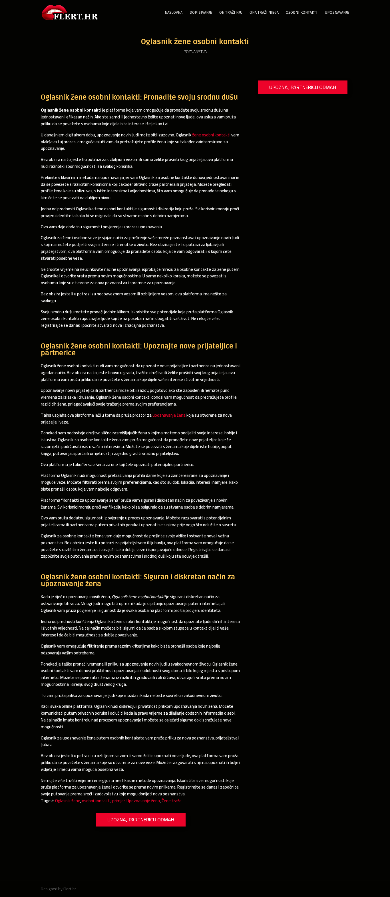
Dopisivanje (201, 13)
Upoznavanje (337, 13)
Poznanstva (195, 51)
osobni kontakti (96, 801)
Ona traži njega (264, 13)
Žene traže (172, 801)
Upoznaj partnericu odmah (140, 819)
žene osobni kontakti (211, 135)
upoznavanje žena (169, 415)
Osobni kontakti (301, 13)
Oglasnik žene (67, 801)
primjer (118, 801)
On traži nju (230, 13)
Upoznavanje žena (143, 801)
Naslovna (173, 13)
